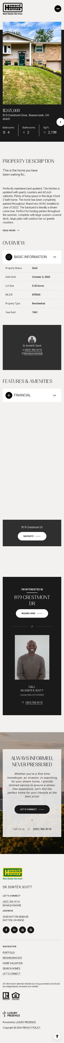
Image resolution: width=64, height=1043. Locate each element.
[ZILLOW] (22, 929)
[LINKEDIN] (14, 929)
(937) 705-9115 (33, 350)
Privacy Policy (31, 1027)
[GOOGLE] (30, 929)
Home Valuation (13, 963)
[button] (32, 809)
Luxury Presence (26, 1022)
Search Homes (11, 968)
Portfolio (9, 952)
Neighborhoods (12, 958)
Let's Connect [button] (12, 973)
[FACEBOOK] (6, 929)
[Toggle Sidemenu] (57, 8)
